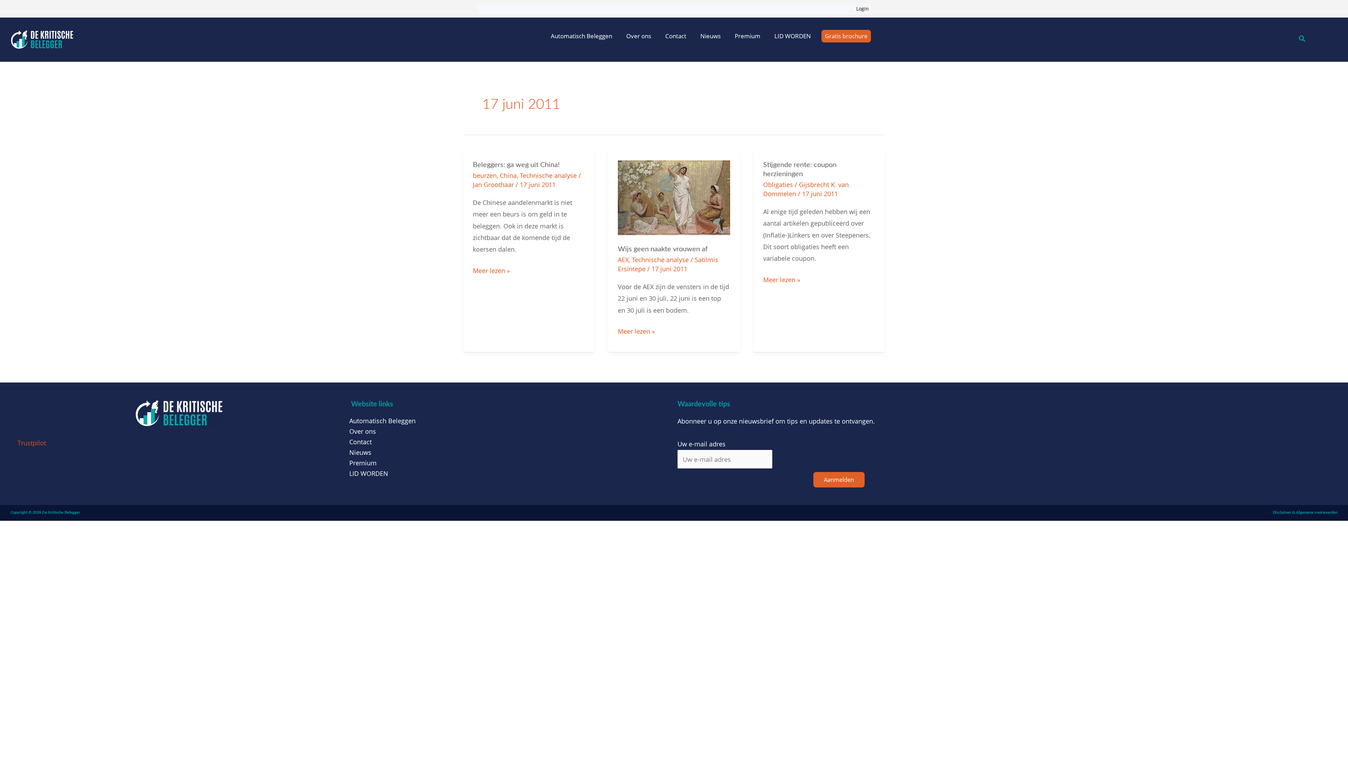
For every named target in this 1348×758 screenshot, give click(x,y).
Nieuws (710, 36)
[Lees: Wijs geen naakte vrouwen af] (674, 197)
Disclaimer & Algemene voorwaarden (1305, 512)
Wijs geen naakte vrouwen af (663, 249)
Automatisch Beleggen (581, 36)
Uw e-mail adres (702, 444)
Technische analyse (548, 175)
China (508, 175)
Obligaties (778, 184)
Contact (675, 36)
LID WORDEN (792, 36)
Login (862, 8)
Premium (747, 36)
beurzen (485, 175)
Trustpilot (32, 443)
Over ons (638, 36)
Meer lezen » (491, 270)
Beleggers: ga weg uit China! (516, 164)
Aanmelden (839, 480)
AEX (623, 259)
